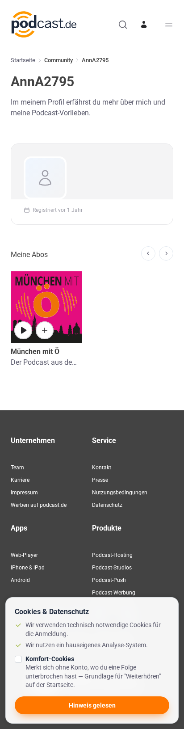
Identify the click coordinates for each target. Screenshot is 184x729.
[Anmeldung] (144, 25)
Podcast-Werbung (113, 593)
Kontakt (101, 467)
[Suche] (122, 24)
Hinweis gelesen (92, 705)
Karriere (20, 480)
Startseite (23, 60)
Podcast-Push (109, 580)
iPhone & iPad (28, 568)
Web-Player (24, 555)
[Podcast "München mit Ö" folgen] (45, 330)
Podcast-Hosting (112, 555)
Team (17, 467)
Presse (100, 480)
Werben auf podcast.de (39, 505)
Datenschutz (107, 505)
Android (20, 580)
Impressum (24, 492)
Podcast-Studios (112, 568)
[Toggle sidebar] (169, 25)
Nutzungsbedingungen (119, 492)
